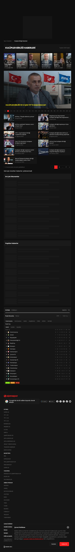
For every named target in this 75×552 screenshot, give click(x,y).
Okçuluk (6, 514)
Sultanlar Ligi (8, 479)
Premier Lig (7, 426)
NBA (5, 456)
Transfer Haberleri (9, 447)
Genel (7, 327)
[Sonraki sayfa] (69, 167)
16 (54, 111)
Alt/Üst (44, 321)
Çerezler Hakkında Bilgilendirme (33, 539)
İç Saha (12, 327)
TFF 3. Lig (6, 421)
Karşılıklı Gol (32, 321)
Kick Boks (7, 500)
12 (42, 111)
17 (57, 111)
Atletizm (6, 494)
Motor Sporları (8, 491)
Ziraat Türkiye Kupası (10, 444)
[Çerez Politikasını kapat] (68, 527)
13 (45, 111)
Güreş (5, 488)
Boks (5, 497)
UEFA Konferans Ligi (9, 441)
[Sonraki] (69, 61)
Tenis (5, 503)
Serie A (6, 432)
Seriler (25, 321)
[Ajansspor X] (60, 401)
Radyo (64, 310)
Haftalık (50, 321)
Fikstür (17, 316)
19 (63, 111)
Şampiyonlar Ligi (8, 435)
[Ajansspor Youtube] (70, 401)
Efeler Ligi (6, 476)
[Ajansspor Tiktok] (67, 401)
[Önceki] (6, 61)
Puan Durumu (9, 316)
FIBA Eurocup (7, 464)
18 (60, 111)
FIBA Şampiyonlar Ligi (10, 462)
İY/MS (38, 321)
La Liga (6, 429)
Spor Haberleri (8, 41)
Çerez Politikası (8, 523)
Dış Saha (19, 327)
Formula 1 (14, 310)
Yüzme (5, 506)
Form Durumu (18, 321)
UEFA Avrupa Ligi (8, 438)
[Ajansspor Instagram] (64, 401)
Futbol (7, 310)
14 (48, 111)
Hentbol (6, 485)
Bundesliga (7, 424)
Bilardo (6, 509)
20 (67, 111)
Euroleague (7, 459)
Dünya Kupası (7, 450)
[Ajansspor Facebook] (57, 401)
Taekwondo (7, 517)
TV (69, 310)
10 (35, 111)
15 (51, 111)
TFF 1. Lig (6, 415)
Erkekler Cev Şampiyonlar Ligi (12, 473)
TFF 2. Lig (6, 418)
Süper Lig (6, 412)
